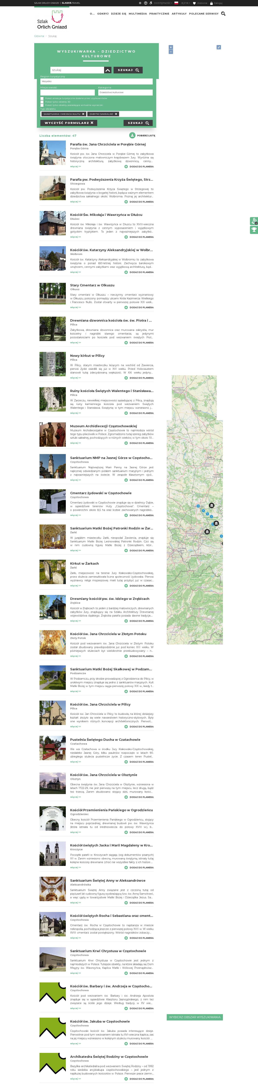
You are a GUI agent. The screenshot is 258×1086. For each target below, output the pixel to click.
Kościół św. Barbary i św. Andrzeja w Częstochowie (113, 986)
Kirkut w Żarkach (84, 564)
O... (92, 13)
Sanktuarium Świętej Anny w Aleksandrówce (107, 881)
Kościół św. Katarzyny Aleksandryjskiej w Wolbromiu (114, 250)
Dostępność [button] (162, 3)
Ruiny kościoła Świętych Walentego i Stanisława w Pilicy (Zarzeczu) (126, 391)
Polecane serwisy (204, 13)
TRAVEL (71, 3)
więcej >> (75, 166)
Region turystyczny (52, 76)
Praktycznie (159, 13)
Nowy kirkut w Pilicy (87, 356)
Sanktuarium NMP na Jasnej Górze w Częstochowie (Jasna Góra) (123, 458)
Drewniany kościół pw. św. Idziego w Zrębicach (109, 599)
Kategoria (104, 87)
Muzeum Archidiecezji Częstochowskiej (103, 426)
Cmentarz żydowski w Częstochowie (101, 493)
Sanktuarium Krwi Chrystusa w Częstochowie (108, 951)
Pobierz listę (146, 135)
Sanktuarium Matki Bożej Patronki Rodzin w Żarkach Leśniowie (123, 528)
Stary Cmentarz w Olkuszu (92, 285)
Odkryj (103, 13)
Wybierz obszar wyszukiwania (194, 1017)
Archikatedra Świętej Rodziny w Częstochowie (109, 1057)
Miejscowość (48, 87)
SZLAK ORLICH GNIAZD (46, 3)
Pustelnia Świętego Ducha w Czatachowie (105, 740)
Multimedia (138, 13)
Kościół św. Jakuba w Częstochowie (100, 1021)
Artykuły (179, 13)
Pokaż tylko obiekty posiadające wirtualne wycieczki (74, 105)
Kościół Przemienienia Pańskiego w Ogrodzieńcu (111, 810)
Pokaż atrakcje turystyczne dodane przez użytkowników (76, 98)
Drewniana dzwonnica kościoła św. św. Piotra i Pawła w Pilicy (121, 320)
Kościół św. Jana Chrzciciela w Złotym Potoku (108, 634)
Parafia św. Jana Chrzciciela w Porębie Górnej (108, 144)
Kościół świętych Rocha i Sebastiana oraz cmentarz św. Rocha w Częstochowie (135, 916)
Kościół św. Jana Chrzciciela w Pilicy (100, 704)
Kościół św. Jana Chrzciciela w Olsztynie (103, 775)
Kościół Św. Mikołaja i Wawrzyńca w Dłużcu (106, 215)
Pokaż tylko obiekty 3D (57, 102)
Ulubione (202, 3)
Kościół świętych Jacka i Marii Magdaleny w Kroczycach (116, 845)
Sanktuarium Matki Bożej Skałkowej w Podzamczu (112, 669)
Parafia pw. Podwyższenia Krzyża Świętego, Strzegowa (116, 180)
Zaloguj (218, 3)
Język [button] (184, 3)
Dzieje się (118, 13)
